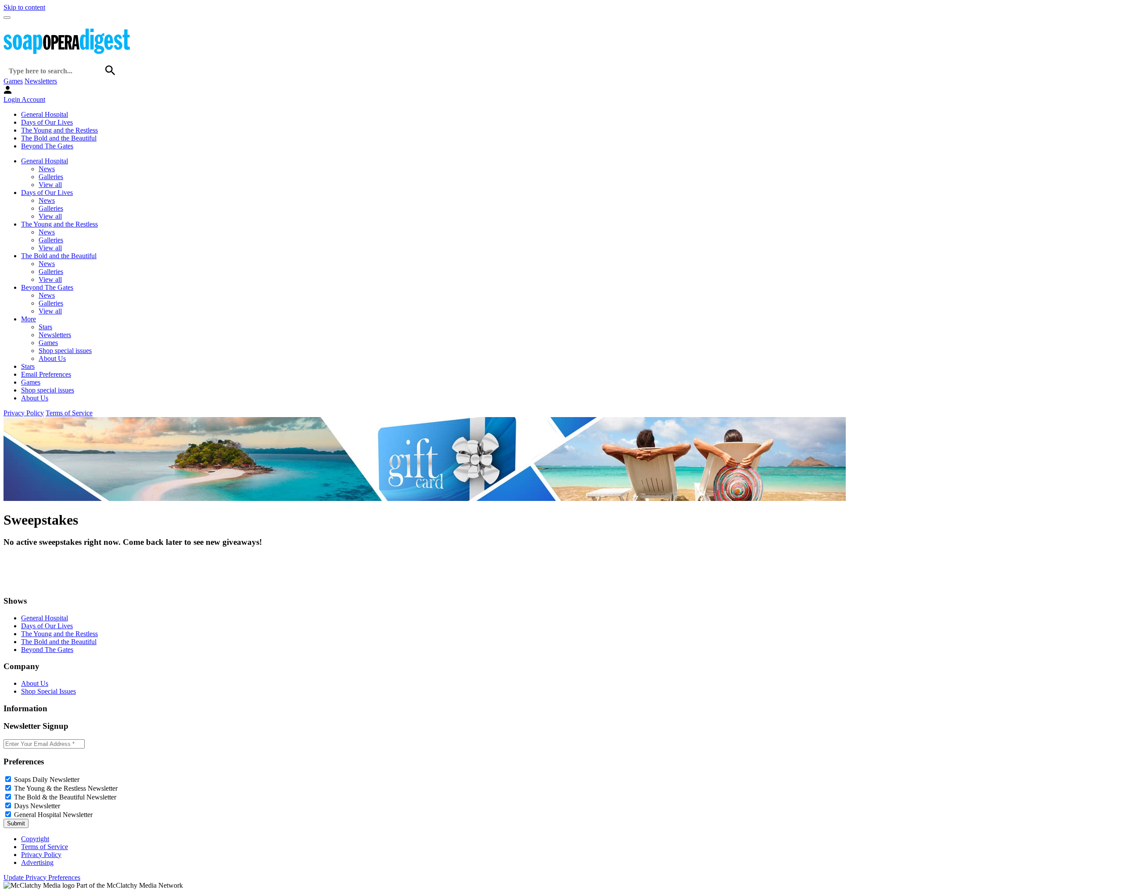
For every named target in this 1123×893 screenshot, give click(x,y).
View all (50, 184)
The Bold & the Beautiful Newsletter (65, 797)
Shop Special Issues (48, 691)
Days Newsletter (37, 806)
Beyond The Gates (47, 146)
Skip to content (24, 7)
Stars (45, 327)
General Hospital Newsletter (53, 814)
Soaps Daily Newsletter (46, 779)
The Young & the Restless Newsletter (66, 788)
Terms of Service (69, 413)
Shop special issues (65, 350)
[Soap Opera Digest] (22, 583)
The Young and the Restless (59, 130)
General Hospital (44, 114)
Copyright (35, 839)
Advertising (37, 862)
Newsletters (41, 81)
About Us (52, 358)
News (47, 169)
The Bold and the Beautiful (59, 138)
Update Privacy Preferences (42, 877)
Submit (16, 823)
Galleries (51, 176)
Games (13, 81)
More (28, 319)
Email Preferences (46, 374)
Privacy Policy (24, 413)
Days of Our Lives (47, 122)
